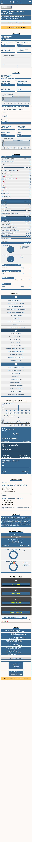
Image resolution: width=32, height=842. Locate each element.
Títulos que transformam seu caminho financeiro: (14, 678)
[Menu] (30, 2)
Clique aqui (4, 621)
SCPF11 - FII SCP (16, 584)
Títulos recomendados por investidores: (14, 27)
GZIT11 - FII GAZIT (16, 603)
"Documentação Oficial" (16, 674)
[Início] (2, 4)
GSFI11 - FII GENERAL (16, 612)
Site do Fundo (17, 672)
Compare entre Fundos (16, 22)
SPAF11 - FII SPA (16, 593)
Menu (3, 6)
